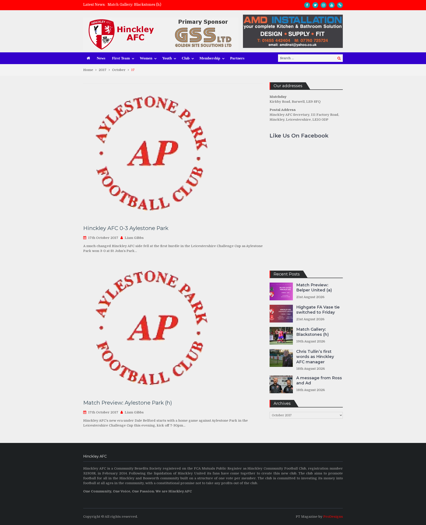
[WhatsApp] (340, 5)
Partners (237, 58)
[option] (173, 4)
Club (185, 58)
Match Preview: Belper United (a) (314, 288)
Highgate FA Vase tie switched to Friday (318, 310)
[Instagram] (323, 5)
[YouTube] (332, 5)
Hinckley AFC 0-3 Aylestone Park (125, 228)
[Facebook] (307, 5)
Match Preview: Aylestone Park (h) (127, 402)
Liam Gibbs (134, 238)
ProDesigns (333, 517)
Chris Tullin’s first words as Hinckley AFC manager (315, 356)
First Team (121, 58)
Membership (209, 58)
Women (146, 58)
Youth (167, 58)
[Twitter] (315, 5)
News (101, 58)
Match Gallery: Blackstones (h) (134, 5)
